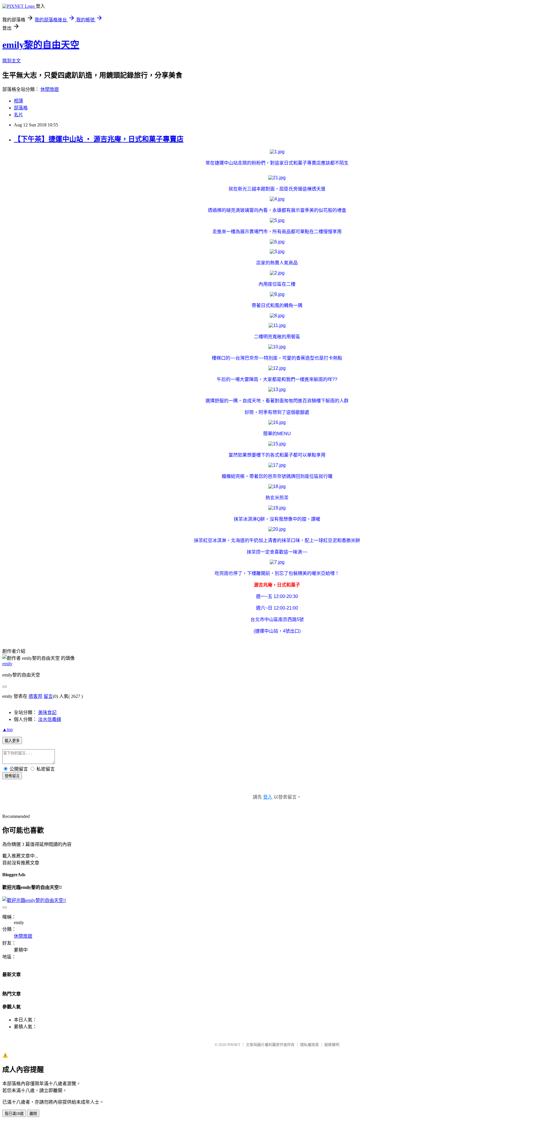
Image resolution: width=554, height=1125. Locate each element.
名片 (18, 114)
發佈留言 (12, 776)
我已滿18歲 (14, 1113)
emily (7, 663)
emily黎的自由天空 (40, 45)
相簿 (18, 100)
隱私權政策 (309, 1044)
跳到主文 (11, 60)
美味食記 (47, 712)
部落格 (21, 107)
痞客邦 (35, 696)
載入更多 (12, 741)
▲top (7, 729)
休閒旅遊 (49, 89)
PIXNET (233, 1044)
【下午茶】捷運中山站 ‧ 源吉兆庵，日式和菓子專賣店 (99, 139)
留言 (48, 696)
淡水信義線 (49, 719)
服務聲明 (331, 1044)
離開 (33, 1113)
